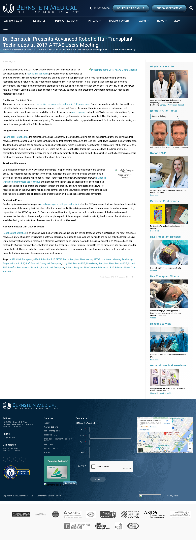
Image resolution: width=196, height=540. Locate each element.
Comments (81, 452)
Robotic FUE (121, 263)
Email (83, 435)
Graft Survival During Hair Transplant (43, 263)
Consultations (51, 427)
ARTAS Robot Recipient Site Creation (74, 259)
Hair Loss (48, 445)
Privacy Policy (172, 496)
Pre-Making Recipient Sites (100, 263)
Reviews (153, 270)
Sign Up (153, 393)
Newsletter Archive (164, 393)
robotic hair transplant (38, 73)
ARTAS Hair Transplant (21, 259)
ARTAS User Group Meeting (107, 259)
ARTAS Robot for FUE (44, 259)
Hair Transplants (52, 431)
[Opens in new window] (16, 471)
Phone (83, 442)
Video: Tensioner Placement (125, 176)
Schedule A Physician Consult (172, 105)
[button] (191, 8)
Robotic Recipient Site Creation (81, 267)
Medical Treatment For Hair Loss (58, 440)
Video (47, 452)
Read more (154, 195)
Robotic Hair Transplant (52, 267)
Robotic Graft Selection (28, 267)
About (47, 423)
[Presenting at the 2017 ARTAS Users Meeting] (113, 69)
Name (83, 429)
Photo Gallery (51, 448)
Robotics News (122, 267)
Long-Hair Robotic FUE (16, 137)
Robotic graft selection (14, 233)
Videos (153, 318)
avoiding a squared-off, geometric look (59, 204)
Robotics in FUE (106, 267)
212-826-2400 (102, 8)
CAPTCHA (82, 466)
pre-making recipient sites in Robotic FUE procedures (63, 104)
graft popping (78, 112)
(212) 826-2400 (9, 437)
